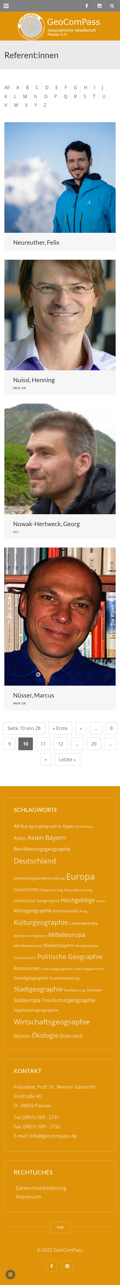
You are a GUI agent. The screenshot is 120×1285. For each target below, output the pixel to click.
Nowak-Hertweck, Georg (46, 523)
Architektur (84, 826)
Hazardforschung (78, 889)
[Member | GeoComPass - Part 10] (60, 26)
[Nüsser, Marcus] (60, 617)
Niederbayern (58, 945)
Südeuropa (27, 1000)
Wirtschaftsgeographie (52, 1021)
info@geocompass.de (53, 1136)
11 (43, 744)
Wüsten (22, 1036)
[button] (10, 1274)
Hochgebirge (78, 900)
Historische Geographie (36, 900)
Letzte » (67, 759)
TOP (60, 1227)
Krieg (83, 911)
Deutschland (35, 860)
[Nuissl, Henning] (60, 315)
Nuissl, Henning (34, 379)
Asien (35, 837)
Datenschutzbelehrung (41, 1188)
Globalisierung (51, 890)
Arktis (20, 838)
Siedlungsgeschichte (89, 969)
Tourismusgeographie (69, 1000)
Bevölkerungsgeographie (42, 848)
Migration (40, 935)
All (7, 87)
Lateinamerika (83, 923)
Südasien (94, 990)
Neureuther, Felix (36, 242)
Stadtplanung (74, 990)
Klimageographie (33, 910)
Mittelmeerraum (28, 945)
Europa (80, 876)
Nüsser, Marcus (33, 695)
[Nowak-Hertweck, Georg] (60, 459)
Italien (100, 901)
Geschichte (26, 889)
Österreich (71, 1036)
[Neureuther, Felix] (60, 177)
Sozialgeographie (31, 978)
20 (93, 744)
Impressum (28, 1197)
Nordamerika (86, 945)
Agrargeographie (44, 826)
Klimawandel (65, 911)
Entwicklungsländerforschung (39, 878)
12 (60, 744)
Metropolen (22, 936)
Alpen (68, 826)
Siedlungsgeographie (57, 969)
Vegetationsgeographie (36, 1010)
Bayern (55, 837)
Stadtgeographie (38, 988)
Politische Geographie (70, 956)
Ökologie (45, 1035)
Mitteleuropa (66, 935)
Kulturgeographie (41, 922)
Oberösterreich (25, 957)
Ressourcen (27, 967)
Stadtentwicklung (64, 978)
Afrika (20, 826)
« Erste (60, 728)
